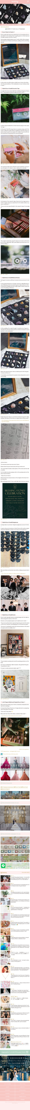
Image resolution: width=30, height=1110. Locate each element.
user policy (7, 1090)
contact (22, 1093)
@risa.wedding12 (6, 567)
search (7, 1087)
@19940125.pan (6, 658)
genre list (22, 1087)
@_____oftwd (5, 198)
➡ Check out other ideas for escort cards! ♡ (12, 715)
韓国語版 (22, 1099)
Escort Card (18, 787)
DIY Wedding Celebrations (7, 787)
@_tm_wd (4, 79)
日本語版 (7, 1096)
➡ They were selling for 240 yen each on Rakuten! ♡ (14, 573)
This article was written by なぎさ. (10, 754)
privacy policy (23, 1090)
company (7, 1093)
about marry (22, 1083)
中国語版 (7, 1099)
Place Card (24, 787)
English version (22, 1096)
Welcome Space (5, 789)
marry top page (7, 1083)
